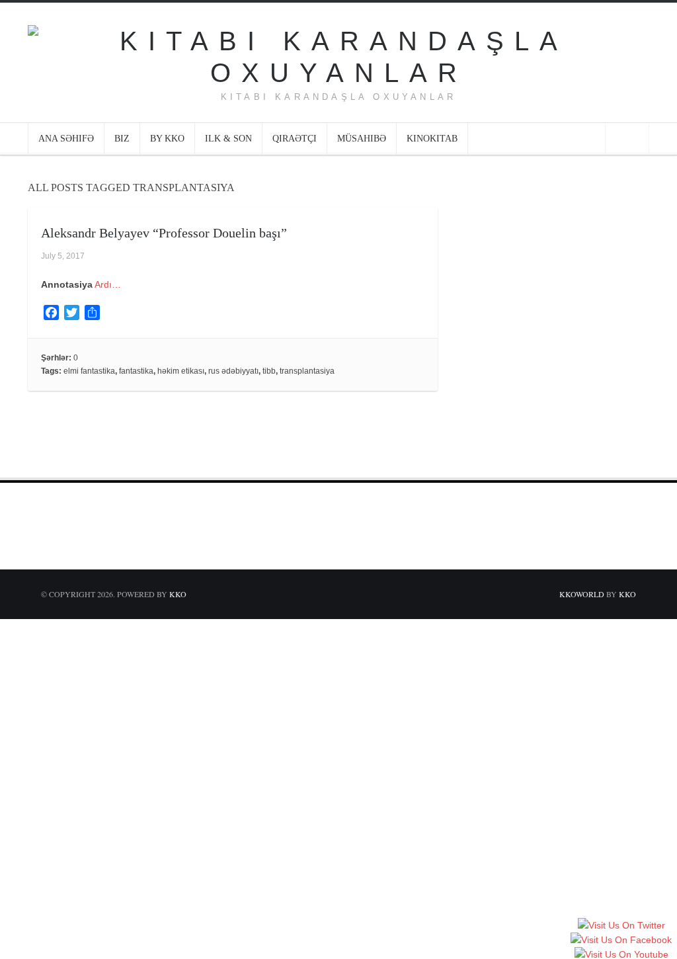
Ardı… (108, 284)
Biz (122, 139)
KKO (177, 594)
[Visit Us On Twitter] (621, 926)
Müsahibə (361, 139)
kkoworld (582, 594)
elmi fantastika (89, 371)
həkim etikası (180, 371)
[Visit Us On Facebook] (621, 940)
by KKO (167, 139)
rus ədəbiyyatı (233, 371)
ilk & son (228, 139)
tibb (269, 371)
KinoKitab (432, 139)
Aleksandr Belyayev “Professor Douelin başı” (164, 233)
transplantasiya (307, 371)
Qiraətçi (294, 139)
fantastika (136, 371)
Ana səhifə (66, 139)
